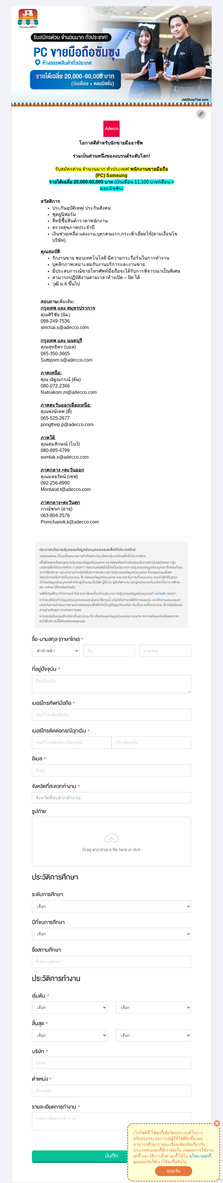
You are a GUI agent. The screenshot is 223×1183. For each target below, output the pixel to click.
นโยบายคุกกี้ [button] (200, 1156)
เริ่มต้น (38, 995)
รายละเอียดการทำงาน (54, 1106)
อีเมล (37, 758)
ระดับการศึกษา (47, 894)
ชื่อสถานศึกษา (46, 950)
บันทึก (111, 1155)
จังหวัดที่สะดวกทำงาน (54, 786)
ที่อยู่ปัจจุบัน (44, 669)
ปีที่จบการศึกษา (48, 922)
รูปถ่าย (39, 811)
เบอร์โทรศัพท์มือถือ (51, 703)
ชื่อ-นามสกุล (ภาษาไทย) (56, 639)
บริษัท (38, 1051)
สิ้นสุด (38, 1023)
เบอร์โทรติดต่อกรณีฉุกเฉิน (59, 730)
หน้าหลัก (160, 593)
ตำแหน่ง (40, 1079)
